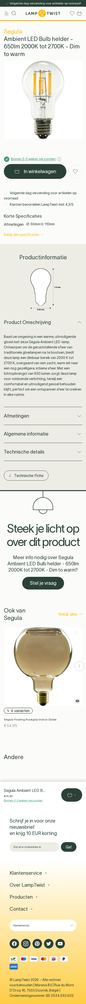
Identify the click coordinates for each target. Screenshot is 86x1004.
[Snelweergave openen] (77, 701)
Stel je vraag (43, 583)
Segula (13, 31)
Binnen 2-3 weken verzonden (23, 800)
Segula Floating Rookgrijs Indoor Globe (30, 719)
